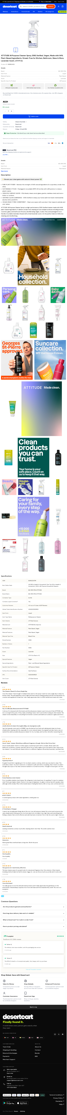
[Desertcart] (10, 6)
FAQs (61, 1104)
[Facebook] (62, 1034)
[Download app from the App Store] (22, 1103)
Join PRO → (6, 154)
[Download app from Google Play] (9, 1103)
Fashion (40, 11)
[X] (58, 1034)
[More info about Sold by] (26, 122)
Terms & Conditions (56, 1095)
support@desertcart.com (15, 1080)
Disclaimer (60, 1101)
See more (4, 171)
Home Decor (14, 11)
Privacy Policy (58, 1098)
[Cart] (62, 6)
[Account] (58, 6)
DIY (34, 11)
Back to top (33, 1007)
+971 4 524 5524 (12, 1087)
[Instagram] (55, 1034)
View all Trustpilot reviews (33, 969)
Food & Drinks (26, 11)
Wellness (5, 11)
